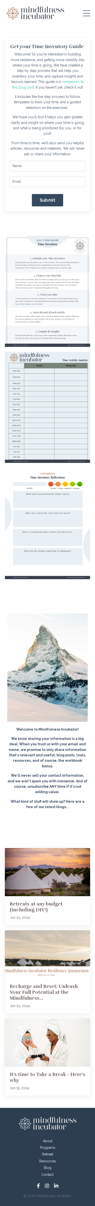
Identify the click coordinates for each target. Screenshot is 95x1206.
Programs (47, 1148)
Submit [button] (48, 200)
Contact (47, 1175)
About (47, 1141)
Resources (47, 1161)
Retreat (47, 1154)
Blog (47, 1168)
